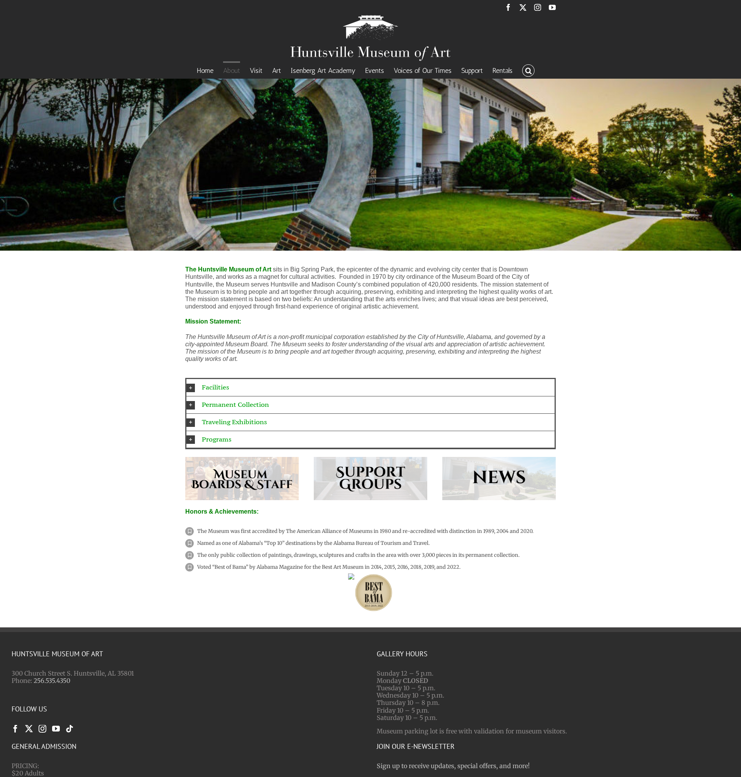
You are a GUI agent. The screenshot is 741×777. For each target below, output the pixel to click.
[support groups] (370, 460)
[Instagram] (42, 729)
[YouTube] (56, 729)
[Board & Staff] (242, 460)
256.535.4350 (52, 680)
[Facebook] (15, 729)
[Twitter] (29, 729)
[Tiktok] (69, 729)
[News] (499, 460)
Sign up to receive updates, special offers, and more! (453, 766)
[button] (528, 69)
